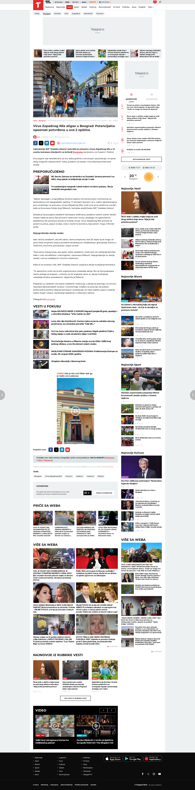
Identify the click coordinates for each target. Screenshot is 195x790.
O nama (36, 785)
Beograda (78, 152)
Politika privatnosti (81, 785)
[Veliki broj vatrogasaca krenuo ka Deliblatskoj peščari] (54, 726)
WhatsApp (109, 458)
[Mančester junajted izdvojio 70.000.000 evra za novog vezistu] (127, 430)
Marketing (44, 785)
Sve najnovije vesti (141, 159)
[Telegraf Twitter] (148, 774)
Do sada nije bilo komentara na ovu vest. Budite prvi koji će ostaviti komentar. (53, 493)
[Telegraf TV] (159, 774)
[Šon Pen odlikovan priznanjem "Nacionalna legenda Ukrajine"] (141, 467)
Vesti (35, 121)
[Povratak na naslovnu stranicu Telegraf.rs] (38, 5)
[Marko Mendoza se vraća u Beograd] (127, 494)
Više (150, 7)
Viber (40, 460)
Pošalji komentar (104, 493)
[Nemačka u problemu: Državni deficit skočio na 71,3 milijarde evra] (127, 320)
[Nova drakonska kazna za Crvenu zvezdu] (127, 441)
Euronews (49, 299)
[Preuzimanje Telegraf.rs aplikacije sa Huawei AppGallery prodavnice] (153, 758)
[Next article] (192, 395)
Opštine (79, 476)
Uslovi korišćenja (107, 467)
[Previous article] (2, 395)
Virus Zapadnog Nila (53, 476)
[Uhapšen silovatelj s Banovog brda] (41, 364)
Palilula (100, 476)
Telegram (48, 460)
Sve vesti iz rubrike (75, 698)
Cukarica (90, 476)
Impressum (54, 785)
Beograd (42, 121)
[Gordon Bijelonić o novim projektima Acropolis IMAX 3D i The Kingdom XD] (96, 726)
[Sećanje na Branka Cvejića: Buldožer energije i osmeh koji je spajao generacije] (127, 516)
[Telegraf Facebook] (142, 774)
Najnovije (131, 188)
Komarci (69, 476)
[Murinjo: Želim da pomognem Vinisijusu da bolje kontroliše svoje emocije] (127, 419)
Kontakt (93, 785)
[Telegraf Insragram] (154, 774)
